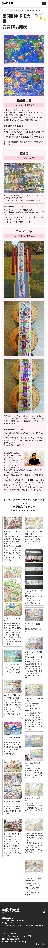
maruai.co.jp (7, 917)
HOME (4, 10)
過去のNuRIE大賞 (15, 10)
